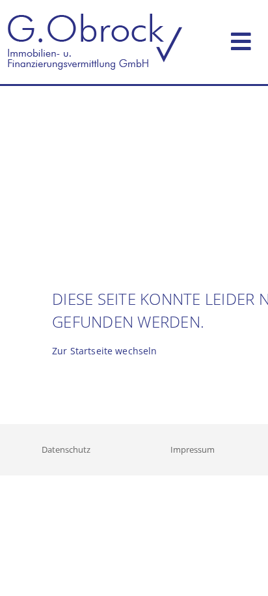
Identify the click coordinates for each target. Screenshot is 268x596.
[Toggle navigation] (241, 39)
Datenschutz (66, 449)
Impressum (192, 449)
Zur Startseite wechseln (104, 351)
